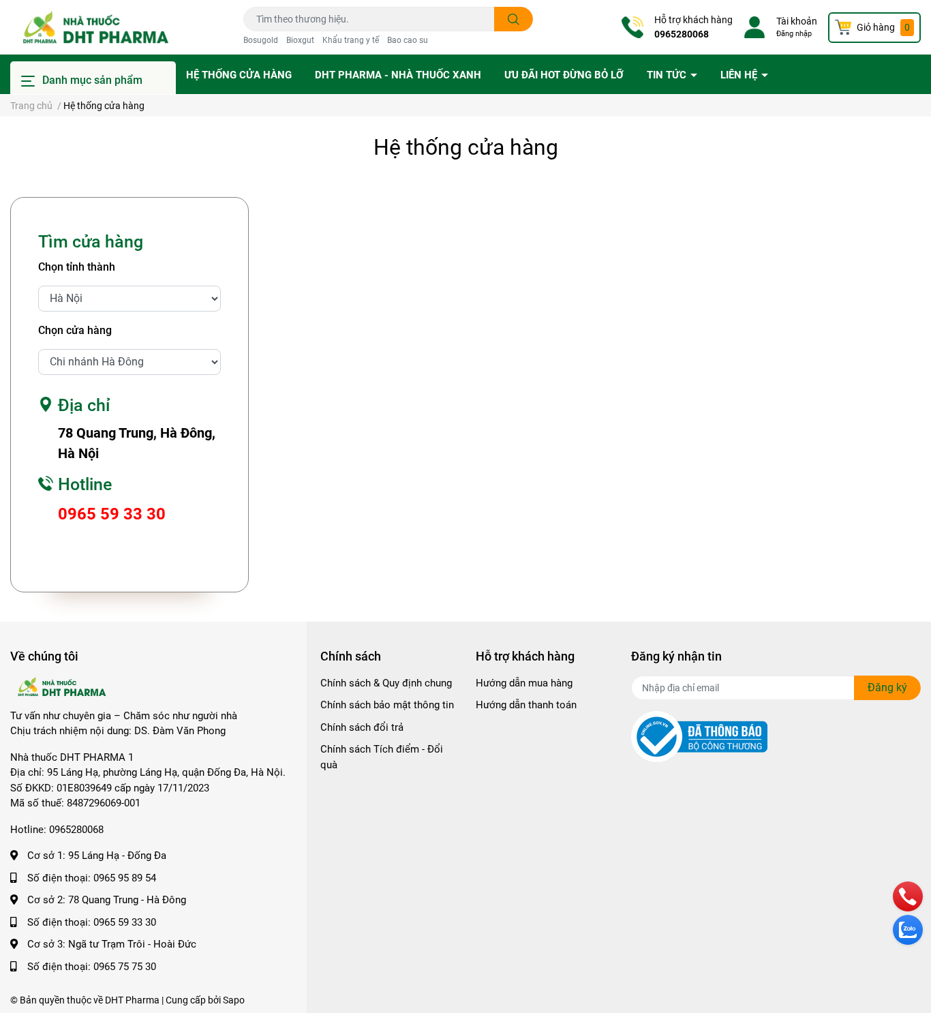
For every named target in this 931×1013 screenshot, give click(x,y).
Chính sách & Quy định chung (386, 683)
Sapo (234, 1000)
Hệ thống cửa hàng (239, 75)
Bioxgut (300, 40)
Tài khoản (796, 21)
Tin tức (668, 75)
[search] (513, 19)
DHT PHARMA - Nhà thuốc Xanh (398, 75)
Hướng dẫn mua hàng (524, 683)
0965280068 (681, 34)
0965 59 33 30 (124, 922)
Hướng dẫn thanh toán (526, 705)
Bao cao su (407, 40)
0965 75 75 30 (124, 967)
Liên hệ (740, 75)
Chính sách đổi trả (361, 727)
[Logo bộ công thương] (699, 736)
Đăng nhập (794, 33)
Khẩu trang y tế (350, 40)
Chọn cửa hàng (75, 330)
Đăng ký (887, 687)
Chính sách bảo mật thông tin (387, 705)
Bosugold (260, 40)
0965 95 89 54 (124, 878)
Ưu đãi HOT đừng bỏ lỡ (564, 75)
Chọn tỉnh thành (76, 266)
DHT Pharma (132, 1000)
